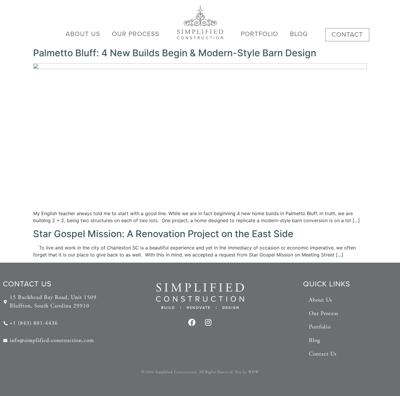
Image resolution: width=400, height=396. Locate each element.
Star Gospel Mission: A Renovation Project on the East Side (163, 233)
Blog (299, 34)
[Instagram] (208, 322)
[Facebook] (192, 322)
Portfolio (259, 34)
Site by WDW (247, 372)
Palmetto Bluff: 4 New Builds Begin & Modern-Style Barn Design (174, 53)
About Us (83, 34)
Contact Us (322, 354)
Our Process (135, 34)
